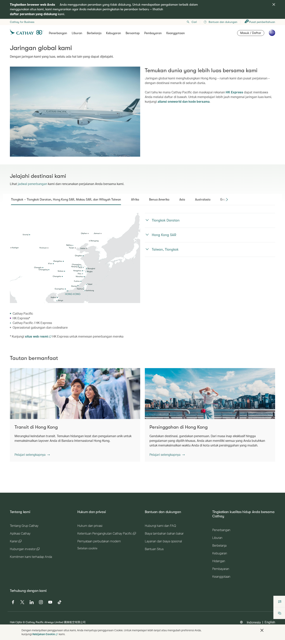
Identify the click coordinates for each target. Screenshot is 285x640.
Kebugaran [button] (113, 33)
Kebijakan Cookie (43, 634)
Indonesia (254, 622)
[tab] (66, 199)
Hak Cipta (16, 622)
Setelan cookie (87, 548)
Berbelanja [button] (94, 33)
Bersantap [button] (133, 33)
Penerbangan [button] (58, 33)
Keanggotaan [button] (175, 33)
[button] (32, 454)
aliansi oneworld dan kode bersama (184, 101)
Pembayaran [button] (153, 33)
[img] (273, 4)
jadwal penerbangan (32, 184)
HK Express (234, 92)
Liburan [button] (77, 33)
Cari (194, 21)
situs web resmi (37, 336)
